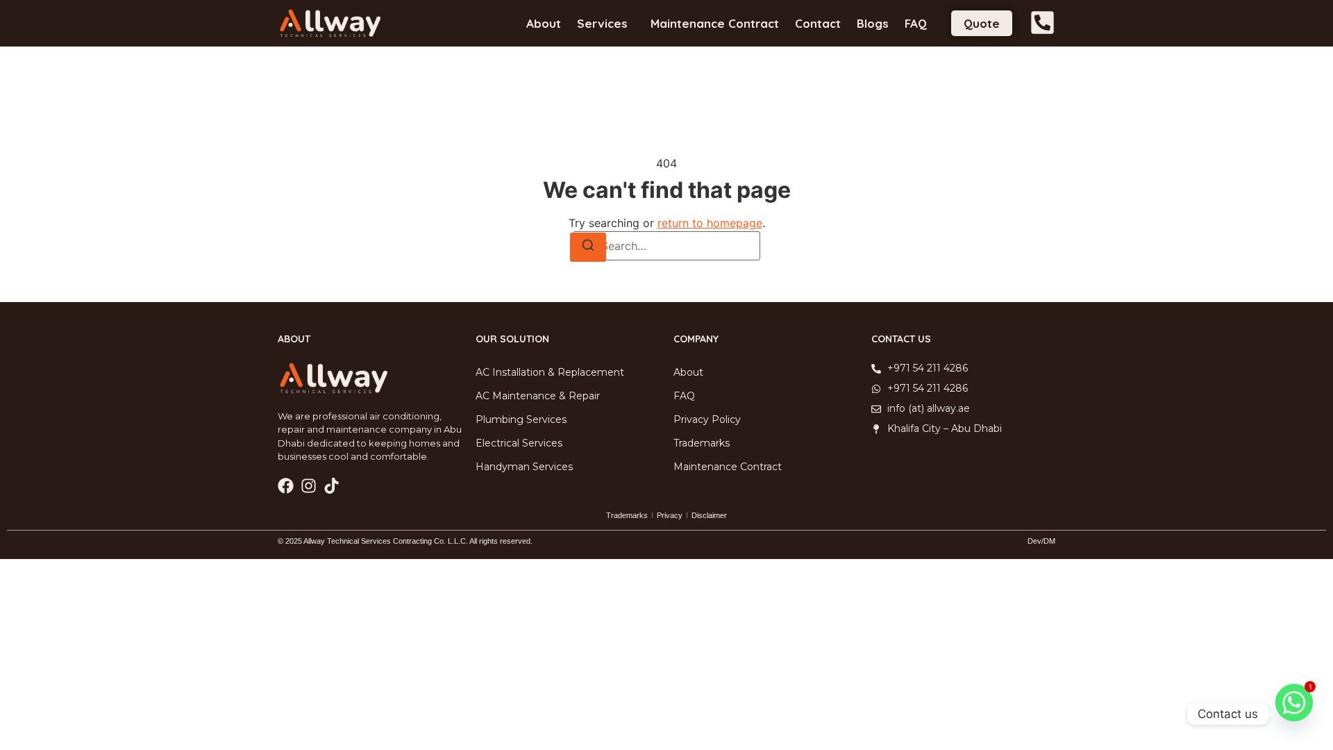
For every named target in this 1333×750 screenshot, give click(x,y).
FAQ (916, 23)
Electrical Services (519, 443)
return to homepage (709, 223)
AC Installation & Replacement (550, 372)
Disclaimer (709, 515)
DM (1049, 541)
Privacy (669, 515)
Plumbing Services (521, 419)
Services (602, 23)
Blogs (873, 23)
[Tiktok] (331, 486)
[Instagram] (309, 486)
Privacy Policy (707, 419)
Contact (818, 23)
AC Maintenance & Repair (538, 396)
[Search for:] (666, 245)
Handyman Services (524, 466)
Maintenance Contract (715, 23)
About (543, 23)
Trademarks (701, 443)
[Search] (588, 247)
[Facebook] (286, 486)
